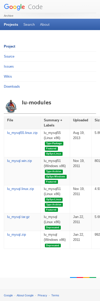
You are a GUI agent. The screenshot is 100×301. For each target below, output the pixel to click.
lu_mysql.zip (16, 234)
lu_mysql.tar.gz (18, 217)
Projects (11, 24)
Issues (9, 66)
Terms (55, 295)
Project (9, 46)
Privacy (42, 295)
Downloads (12, 86)
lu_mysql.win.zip (19, 161)
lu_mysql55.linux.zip (22, 133)
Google (8, 295)
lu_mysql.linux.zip (20, 189)
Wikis (8, 76)
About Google (25, 295)
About (44, 24)
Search (29, 24)
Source (9, 56)
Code (34, 6)
